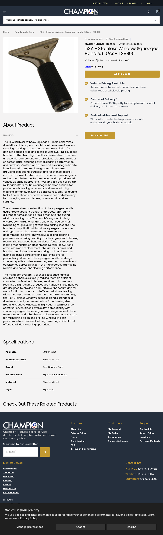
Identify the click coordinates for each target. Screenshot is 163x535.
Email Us (133, 3)
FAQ (73, 445)
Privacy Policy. (29, 518)
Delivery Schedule (118, 441)
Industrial (8, 476)
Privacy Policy (78, 433)
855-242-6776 (147, 469)
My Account (114, 429)
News (74, 437)
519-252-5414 (145, 474)
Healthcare (9, 488)
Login (88, 66)
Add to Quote (122, 73)
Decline (131, 527)
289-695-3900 (148, 479)
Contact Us (146, 429)
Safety (7, 484)
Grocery (7, 480)
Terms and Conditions (83, 448)
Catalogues (114, 437)
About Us (76, 429)
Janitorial (8, 472)
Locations (148, 3)
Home (6, 32)
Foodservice (10, 468)
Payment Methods (150, 441)
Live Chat (118, 3)
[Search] (156, 19)
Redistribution (11, 492)
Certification (78, 441)
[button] (4, 11)
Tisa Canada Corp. (24, 32)
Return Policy (147, 433)
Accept (80, 527)
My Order (113, 433)
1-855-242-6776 (100, 3)
